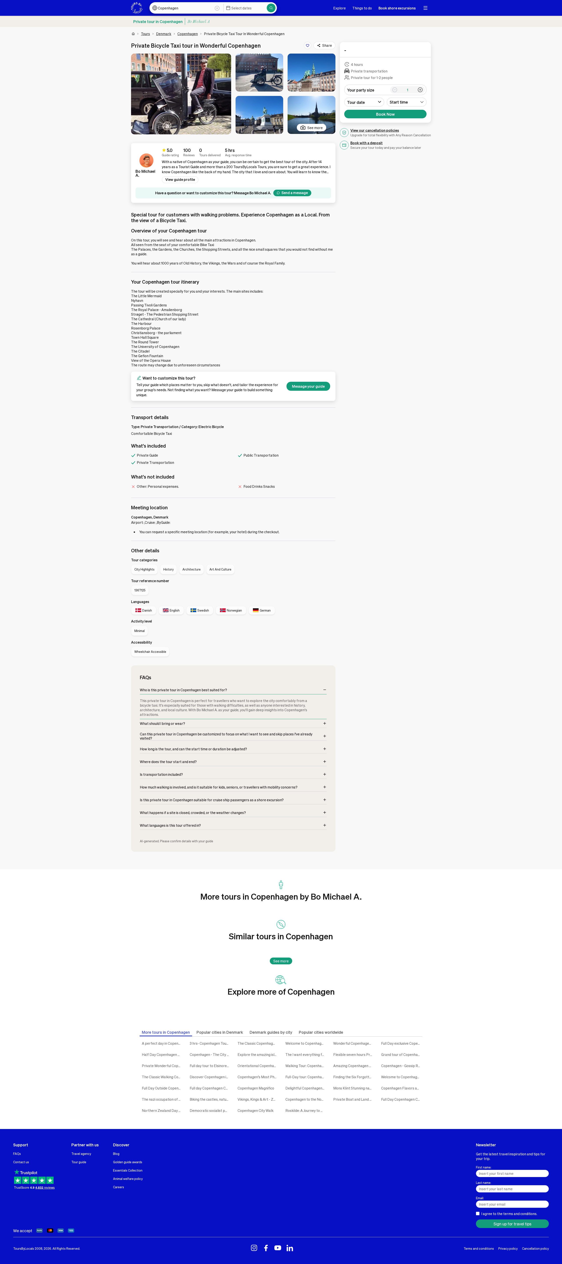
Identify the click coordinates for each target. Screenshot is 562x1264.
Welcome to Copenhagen (305, 1043)
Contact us (21, 1162)
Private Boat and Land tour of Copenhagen (354, 1099)
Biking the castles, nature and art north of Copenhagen (210, 1099)
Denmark (163, 33)
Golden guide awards (127, 1162)
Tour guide (78, 1162)
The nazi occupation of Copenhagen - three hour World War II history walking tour (162, 1099)
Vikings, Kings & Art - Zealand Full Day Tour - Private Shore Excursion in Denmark (258, 1099)
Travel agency (81, 1154)
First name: (483, 1167)
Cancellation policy (535, 1248)
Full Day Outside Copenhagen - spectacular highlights (162, 1088)
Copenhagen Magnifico (256, 1088)
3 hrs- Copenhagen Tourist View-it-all (210, 1043)
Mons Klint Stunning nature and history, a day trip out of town (354, 1088)
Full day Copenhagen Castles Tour (210, 1088)
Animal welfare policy (128, 1179)
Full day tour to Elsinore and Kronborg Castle (210, 1065)
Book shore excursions (397, 8)
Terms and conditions (479, 1248)
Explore (339, 8)
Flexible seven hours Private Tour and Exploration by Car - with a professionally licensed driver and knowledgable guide (354, 1054)
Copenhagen (187, 33)
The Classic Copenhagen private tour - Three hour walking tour (258, 1043)
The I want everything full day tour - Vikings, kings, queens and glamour (306, 1054)
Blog (116, 1154)
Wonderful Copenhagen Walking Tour (354, 1043)
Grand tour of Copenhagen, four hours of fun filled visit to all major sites (401, 1054)
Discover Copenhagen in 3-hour (210, 1077)
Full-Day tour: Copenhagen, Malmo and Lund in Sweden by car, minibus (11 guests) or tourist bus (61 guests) (306, 1077)
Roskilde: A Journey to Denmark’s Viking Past (306, 1110)
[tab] (166, 1032)
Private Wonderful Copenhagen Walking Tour (162, 1065)
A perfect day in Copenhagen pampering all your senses (162, 1043)
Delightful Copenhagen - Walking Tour (306, 1088)
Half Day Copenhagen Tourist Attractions (162, 1054)
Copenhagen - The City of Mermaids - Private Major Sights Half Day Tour (210, 1054)
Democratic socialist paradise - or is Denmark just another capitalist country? (210, 1110)
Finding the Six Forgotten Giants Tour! (354, 1077)
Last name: (483, 1183)
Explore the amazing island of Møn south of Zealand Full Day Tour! (258, 1054)
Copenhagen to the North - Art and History (306, 1099)
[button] (181, 94)
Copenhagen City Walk (256, 1110)
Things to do (362, 8)
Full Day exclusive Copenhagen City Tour (401, 1043)
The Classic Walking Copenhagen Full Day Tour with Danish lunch (162, 1077)
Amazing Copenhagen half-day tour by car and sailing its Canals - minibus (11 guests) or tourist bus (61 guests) (354, 1065)
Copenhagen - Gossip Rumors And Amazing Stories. (401, 1065)
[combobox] (407, 102)
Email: (480, 1198)
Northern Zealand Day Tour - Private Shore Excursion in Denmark (162, 1110)
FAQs (17, 1154)
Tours (145, 33)
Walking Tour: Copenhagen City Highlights (306, 1065)
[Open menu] (425, 7)
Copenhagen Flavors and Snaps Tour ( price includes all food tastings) (401, 1088)
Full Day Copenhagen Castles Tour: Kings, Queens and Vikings (401, 1099)
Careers (118, 1187)
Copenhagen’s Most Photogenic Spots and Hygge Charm (258, 1077)
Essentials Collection (127, 1170)
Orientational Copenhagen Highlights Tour (258, 1065)
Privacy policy (508, 1248)
